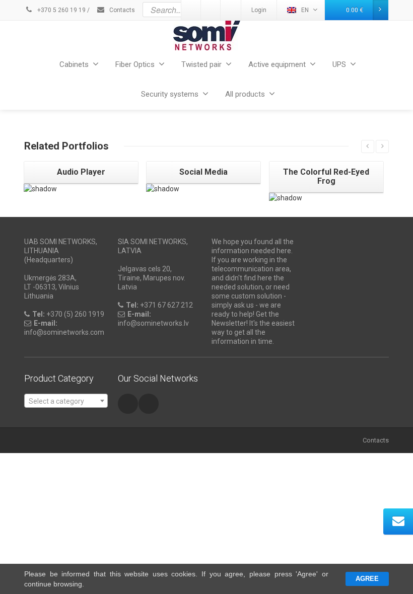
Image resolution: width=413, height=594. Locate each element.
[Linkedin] (149, 404)
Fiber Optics (135, 64)
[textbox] (66, 401)
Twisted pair (201, 64)
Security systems (169, 94)
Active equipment (277, 64)
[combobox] (66, 401)
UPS (339, 64)
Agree (367, 578)
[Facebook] (128, 404)
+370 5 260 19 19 (61, 10)
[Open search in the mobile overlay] (231, 9)
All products (245, 94)
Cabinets (74, 64)
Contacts (121, 10)
